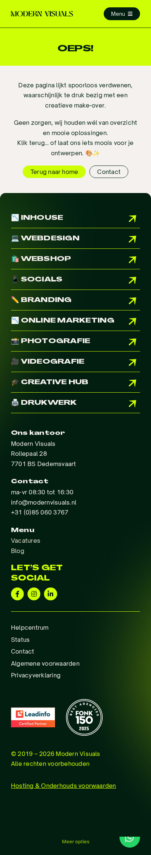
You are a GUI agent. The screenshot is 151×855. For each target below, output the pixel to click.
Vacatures (25, 540)
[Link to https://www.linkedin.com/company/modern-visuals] (50, 593)
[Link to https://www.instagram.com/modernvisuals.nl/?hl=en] (33, 593)
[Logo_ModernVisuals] (42, 14)
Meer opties (75, 841)
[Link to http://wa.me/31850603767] (129, 837)
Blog (17, 550)
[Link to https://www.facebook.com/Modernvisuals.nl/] (17, 593)
